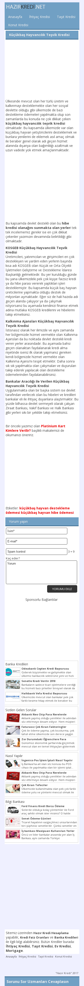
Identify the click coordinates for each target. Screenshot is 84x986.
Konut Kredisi (18, 25)
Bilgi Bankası (14, 801)
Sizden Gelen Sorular (20, 710)
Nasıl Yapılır (14, 756)
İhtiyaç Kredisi (39, 16)
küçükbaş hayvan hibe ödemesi (47, 512)
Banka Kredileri (16, 664)
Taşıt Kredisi (66, 16)
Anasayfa (15, 16)
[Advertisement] (42, 69)
